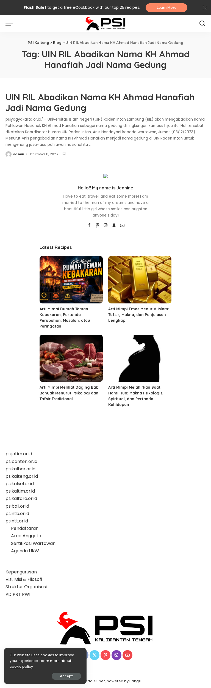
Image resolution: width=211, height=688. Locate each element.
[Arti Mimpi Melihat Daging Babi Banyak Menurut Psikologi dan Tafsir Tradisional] (71, 358)
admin (18, 154)
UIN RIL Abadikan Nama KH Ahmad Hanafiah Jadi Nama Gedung (100, 102)
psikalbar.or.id (20, 469)
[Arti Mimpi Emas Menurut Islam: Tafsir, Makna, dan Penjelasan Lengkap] (139, 279)
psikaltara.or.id (21, 498)
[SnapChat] (114, 226)
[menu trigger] (10, 23)
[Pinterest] (97, 226)
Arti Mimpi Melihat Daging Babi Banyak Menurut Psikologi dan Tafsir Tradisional (69, 393)
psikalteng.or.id (21, 476)
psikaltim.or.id (20, 491)
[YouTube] (122, 226)
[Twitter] (94, 655)
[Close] (205, 7)
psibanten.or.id (21, 461)
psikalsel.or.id (19, 484)
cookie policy (21, 666)
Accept (66, 676)
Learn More (166, 7)
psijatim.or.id (18, 454)
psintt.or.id (16, 521)
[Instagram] (106, 226)
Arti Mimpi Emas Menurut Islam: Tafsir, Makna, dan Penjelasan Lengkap (138, 314)
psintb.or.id (17, 513)
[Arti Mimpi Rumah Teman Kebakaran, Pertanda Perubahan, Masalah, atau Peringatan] (71, 279)
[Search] (202, 23)
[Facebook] (89, 226)
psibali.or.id (17, 506)
